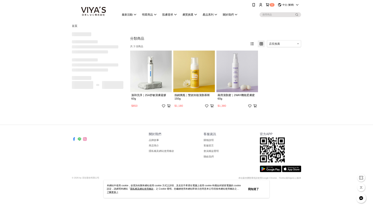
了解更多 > (112, 192)
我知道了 (253, 189)
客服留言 (209, 145)
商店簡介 (154, 145)
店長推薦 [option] (274, 43)
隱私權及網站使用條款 (161, 151)
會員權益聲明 (211, 151)
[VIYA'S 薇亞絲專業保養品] (93, 10)
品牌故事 (154, 140)
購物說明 (209, 140)
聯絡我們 (209, 156)
